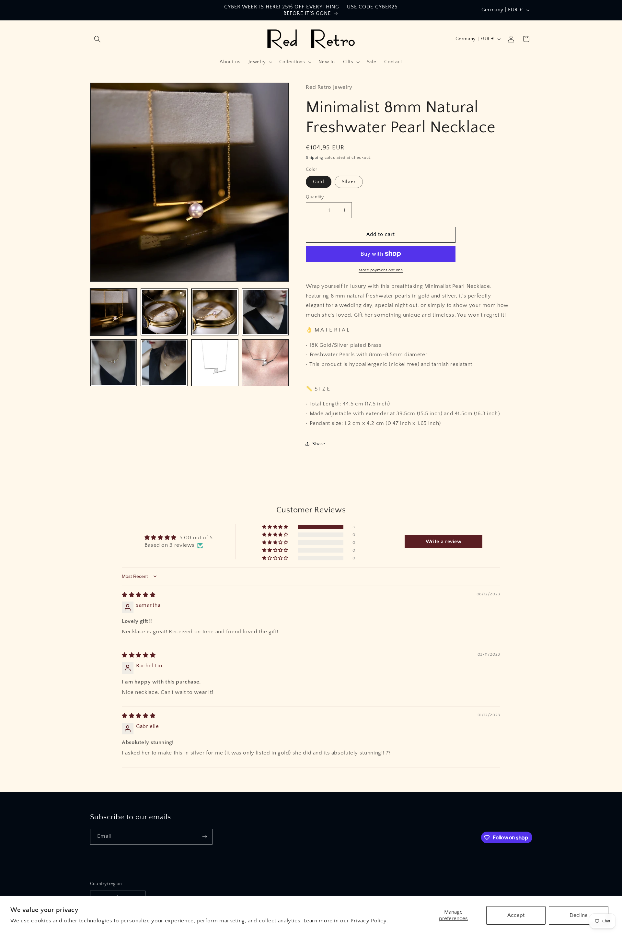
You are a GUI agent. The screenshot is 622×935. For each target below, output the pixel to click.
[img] (139, 595)
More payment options (381, 270)
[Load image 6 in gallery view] (164, 362)
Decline (579, 915)
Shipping (314, 157)
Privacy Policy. (369, 921)
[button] (97, 38)
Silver (348, 181)
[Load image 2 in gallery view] (164, 312)
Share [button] (318, 443)
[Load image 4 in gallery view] (265, 312)
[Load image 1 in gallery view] (113, 312)
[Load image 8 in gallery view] (265, 362)
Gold (318, 181)
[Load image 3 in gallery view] (214, 312)
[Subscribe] (204, 837)
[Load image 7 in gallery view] (214, 362)
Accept (515, 915)
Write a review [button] (444, 541)
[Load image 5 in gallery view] (113, 362)
